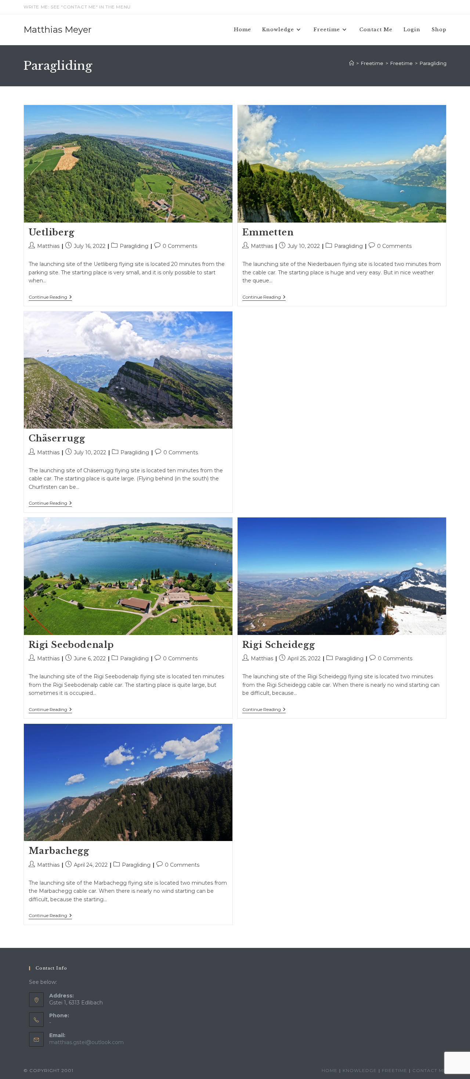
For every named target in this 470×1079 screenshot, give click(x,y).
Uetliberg (52, 232)
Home (329, 1070)
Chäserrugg (57, 438)
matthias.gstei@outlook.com (86, 1042)
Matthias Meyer (57, 29)
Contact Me (429, 1070)
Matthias (48, 246)
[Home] (351, 63)
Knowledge (360, 1070)
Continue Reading (50, 297)
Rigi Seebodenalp (71, 644)
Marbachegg (59, 850)
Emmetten (268, 232)
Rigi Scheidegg (278, 644)
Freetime (394, 1070)
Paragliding (433, 63)
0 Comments (180, 246)
